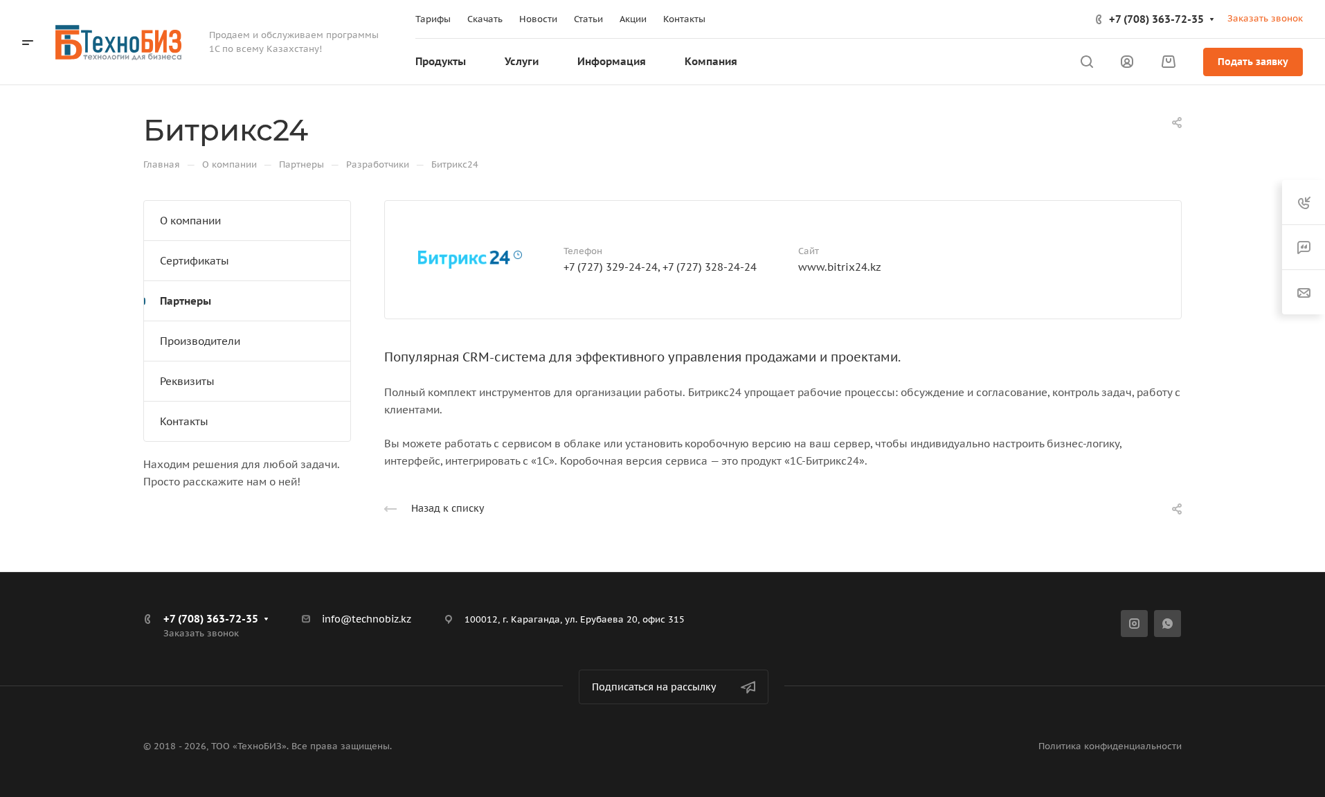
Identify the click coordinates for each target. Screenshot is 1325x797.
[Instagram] (1134, 623)
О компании (190, 220)
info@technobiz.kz (366, 619)
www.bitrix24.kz (839, 267)
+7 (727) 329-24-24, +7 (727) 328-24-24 (660, 267)
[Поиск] (1086, 62)
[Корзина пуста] (1168, 62)
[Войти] (1127, 62)
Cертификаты (194, 260)
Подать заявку (1253, 61)
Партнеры (185, 300)
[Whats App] (1167, 623)
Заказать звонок (1265, 18)
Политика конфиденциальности (1110, 746)
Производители (200, 341)
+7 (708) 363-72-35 (1156, 19)
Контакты (184, 421)
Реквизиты (187, 381)
